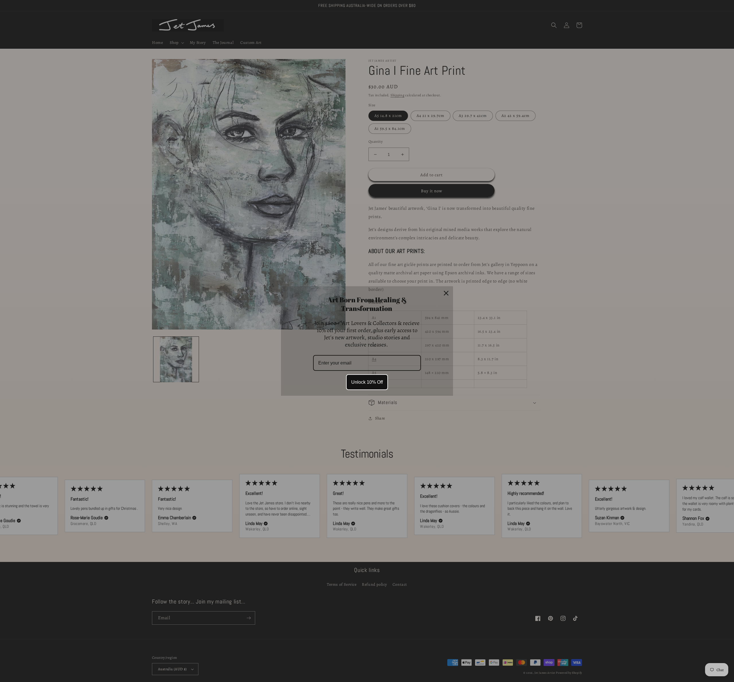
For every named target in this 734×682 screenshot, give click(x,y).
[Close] (446, 293)
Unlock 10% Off (367, 382)
